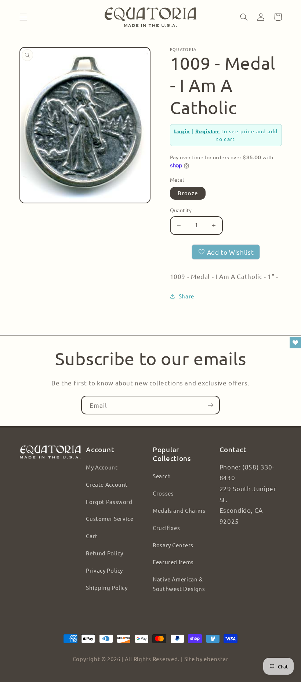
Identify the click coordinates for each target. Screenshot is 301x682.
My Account (101, 467)
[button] (23, 16)
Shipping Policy (106, 587)
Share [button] (186, 296)
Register (207, 131)
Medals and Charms (179, 510)
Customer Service (109, 518)
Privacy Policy (104, 570)
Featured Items (173, 561)
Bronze (188, 192)
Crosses (163, 493)
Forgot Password (109, 501)
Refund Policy (104, 552)
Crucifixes (166, 527)
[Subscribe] (210, 405)
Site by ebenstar (206, 658)
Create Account (107, 484)
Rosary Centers (173, 544)
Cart (92, 535)
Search (162, 475)
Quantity (181, 210)
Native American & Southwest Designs (179, 584)
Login (182, 131)
